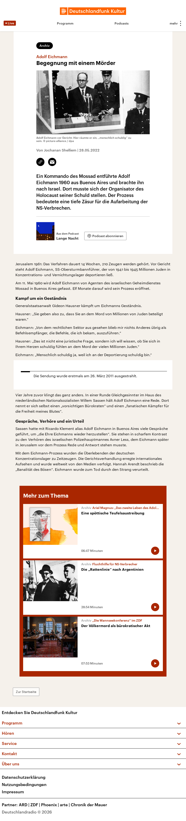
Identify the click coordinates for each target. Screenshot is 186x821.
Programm (65, 23)
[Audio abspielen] (155, 551)
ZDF (35, 804)
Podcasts (122, 23)
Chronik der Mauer (89, 804)
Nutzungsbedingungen (24, 784)
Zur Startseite (26, 692)
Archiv (44, 45)
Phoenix (50, 804)
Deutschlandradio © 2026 (27, 811)
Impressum (13, 791)
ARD (24, 804)
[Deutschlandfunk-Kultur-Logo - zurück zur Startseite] (93, 11)
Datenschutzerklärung (23, 777)
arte (65, 804)
